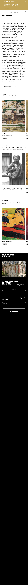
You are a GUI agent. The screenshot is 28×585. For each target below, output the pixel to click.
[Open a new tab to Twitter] (17, 311)
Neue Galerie (14, 12)
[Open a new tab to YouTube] (15, 311)
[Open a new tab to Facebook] (13, 311)
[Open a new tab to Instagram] (11, 311)
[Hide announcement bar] (25, 1)
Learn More (7, 8)
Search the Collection (8, 86)
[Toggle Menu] (2, 12)
